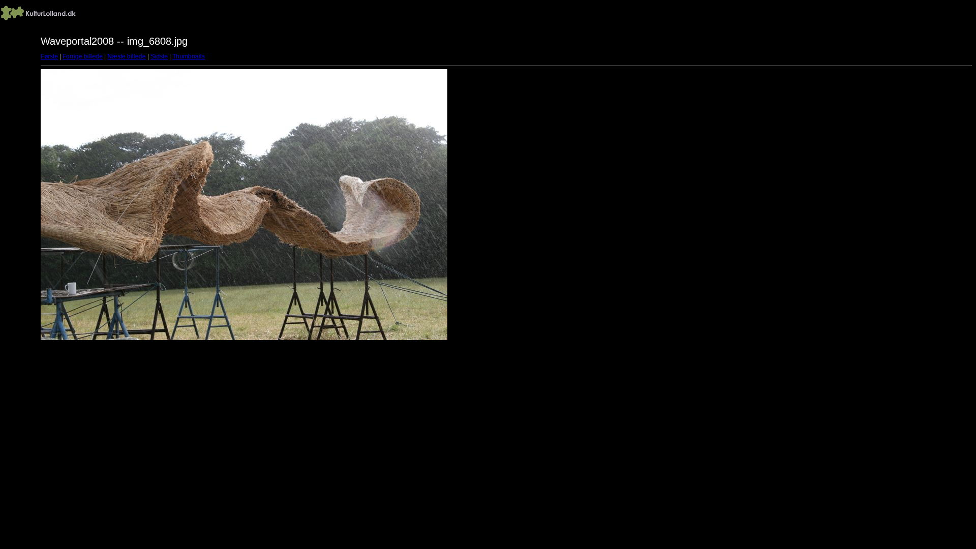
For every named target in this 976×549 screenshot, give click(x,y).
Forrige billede (83, 56)
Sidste (159, 56)
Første (49, 56)
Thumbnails (188, 56)
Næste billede (126, 56)
